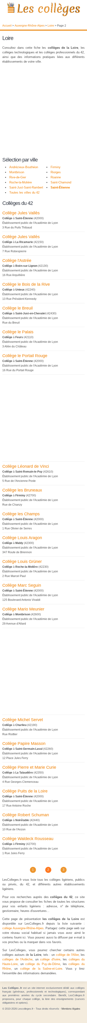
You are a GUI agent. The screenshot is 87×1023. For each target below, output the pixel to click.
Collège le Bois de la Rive (26, 284)
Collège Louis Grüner (22, 561)
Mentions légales (70, 1008)
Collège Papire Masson (23, 743)
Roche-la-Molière (20, 182)
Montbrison (16, 172)
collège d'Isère (50, 959)
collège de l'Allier (67, 954)
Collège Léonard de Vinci (25, 466)
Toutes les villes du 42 (24, 192)
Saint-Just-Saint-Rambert (26, 187)
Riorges (56, 172)
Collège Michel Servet (22, 719)
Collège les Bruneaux (22, 490)
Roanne (56, 177)
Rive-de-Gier (17, 177)
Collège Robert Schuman (25, 815)
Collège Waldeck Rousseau (27, 838)
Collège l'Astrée (16, 260)
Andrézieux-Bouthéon (23, 167)
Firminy (56, 167)
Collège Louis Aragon (22, 537)
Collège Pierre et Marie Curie (29, 767)
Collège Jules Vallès (21, 213)
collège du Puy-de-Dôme (42, 964)
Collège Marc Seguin (21, 585)
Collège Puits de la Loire (25, 791)
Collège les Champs (21, 514)
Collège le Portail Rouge (24, 355)
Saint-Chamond (61, 182)
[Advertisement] (43, 110)
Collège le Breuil (17, 308)
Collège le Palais (17, 332)
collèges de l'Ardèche (17, 959)
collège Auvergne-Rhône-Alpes (23, 928)
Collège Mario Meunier (23, 609)
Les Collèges (43, 9)
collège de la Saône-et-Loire (41, 968)
